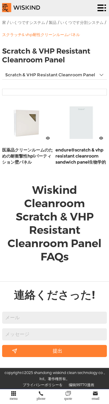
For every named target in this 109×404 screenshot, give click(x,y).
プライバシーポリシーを (43, 384)
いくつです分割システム (82, 22)
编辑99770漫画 (81, 384)
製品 (53, 22)
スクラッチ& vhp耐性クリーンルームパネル (41, 34)
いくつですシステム (27, 22)
